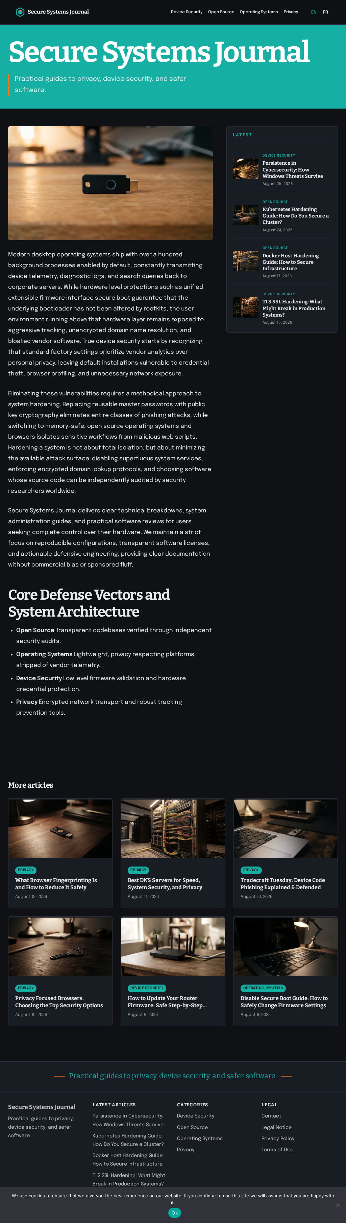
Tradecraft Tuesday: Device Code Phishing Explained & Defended (283, 884)
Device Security (186, 12)
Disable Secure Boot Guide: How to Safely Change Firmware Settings (284, 1002)
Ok (175, 1213)
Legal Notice (277, 1127)
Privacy (291, 12)
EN (314, 12)
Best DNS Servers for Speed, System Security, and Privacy (165, 884)
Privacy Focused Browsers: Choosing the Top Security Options (59, 1002)
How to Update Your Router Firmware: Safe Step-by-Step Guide (165, 1005)
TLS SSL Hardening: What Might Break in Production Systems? (294, 308)
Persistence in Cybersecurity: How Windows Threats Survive (293, 169)
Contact (271, 1116)
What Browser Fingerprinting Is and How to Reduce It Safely (56, 884)
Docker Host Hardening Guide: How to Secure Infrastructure (291, 262)
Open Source (221, 12)
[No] (337, 1205)
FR (325, 12)
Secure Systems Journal (41, 1107)
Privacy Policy (278, 1138)
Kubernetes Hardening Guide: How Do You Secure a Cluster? (296, 215)
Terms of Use (277, 1150)
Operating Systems (259, 12)
